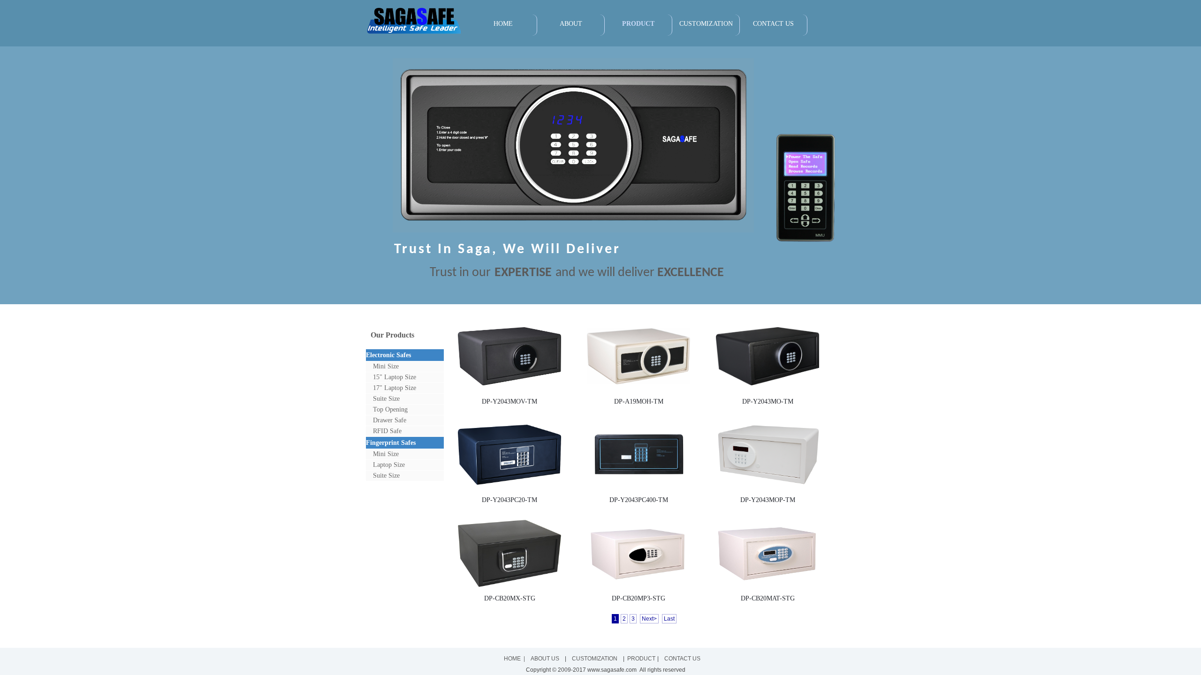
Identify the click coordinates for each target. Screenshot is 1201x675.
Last (669, 618)
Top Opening (390, 409)
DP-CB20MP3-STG (638, 598)
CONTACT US (773, 23)
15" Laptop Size (394, 377)
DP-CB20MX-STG (509, 598)
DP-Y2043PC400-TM (638, 499)
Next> (649, 618)
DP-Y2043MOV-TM (509, 401)
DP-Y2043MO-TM (767, 401)
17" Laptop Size (394, 387)
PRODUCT (638, 23)
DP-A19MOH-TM (638, 401)
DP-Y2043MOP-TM (767, 499)
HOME (503, 23)
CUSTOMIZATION (706, 23)
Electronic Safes (388, 355)
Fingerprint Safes (391, 442)
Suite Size (386, 398)
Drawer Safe (389, 420)
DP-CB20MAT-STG (768, 598)
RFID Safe (387, 431)
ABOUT (571, 23)
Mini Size (386, 366)
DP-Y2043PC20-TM (509, 499)
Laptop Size (389, 464)
